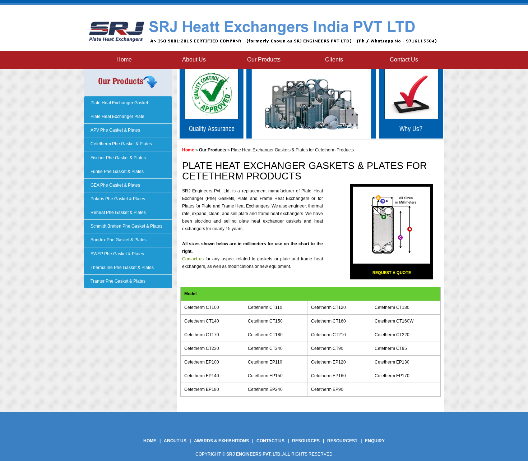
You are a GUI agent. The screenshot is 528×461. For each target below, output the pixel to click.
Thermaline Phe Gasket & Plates (121, 267)
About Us (194, 59)
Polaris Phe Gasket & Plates (117, 198)
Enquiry (375, 440)
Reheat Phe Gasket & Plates (117, 212)
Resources (306, 440)
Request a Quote (391, 272)
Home (124, 59)
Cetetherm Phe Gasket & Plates (120, 143)
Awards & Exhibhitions (221, 440)
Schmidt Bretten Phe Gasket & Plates (125, 226)
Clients (334, 59)
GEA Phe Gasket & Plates (114, 185)
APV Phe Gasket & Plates (114, 130)
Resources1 (342, 440)
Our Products (264, 59)
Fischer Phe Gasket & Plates (117, 157)
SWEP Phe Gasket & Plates (116, 253)
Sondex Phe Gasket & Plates (118, 239)
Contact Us (404, 59)
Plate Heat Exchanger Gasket (118, 102)
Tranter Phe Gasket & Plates (117, 281)
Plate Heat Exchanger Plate (116, 116)
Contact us (193, 258)
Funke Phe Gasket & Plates (116, 171)
